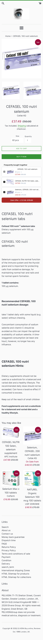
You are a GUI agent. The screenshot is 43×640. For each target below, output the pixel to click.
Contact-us (7, 534)
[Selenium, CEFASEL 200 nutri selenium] (32, 435)
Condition (6, 560)
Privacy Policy (9, 550)
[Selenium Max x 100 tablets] (11, 478)
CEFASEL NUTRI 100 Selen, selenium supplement (27, 181)
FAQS (4, 544)
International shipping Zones (16, 570)
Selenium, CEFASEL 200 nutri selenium (27, 189)
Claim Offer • (21, 200)
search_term (8, 567)
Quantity (28, 136)
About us (6, 530)
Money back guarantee (13, 537)
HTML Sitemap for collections (16, 577)
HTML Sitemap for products (15, 573)
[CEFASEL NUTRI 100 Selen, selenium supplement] (11, 432)
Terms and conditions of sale (16, 554)
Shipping (22, 126)
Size (17, 136)
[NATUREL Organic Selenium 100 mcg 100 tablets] (32, 478)
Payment (6, 557)
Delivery (6, 563)
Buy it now (21, 157)
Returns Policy (9, 547)
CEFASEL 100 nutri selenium (27, 169)
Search (5, 527)
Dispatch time (9, 540)
